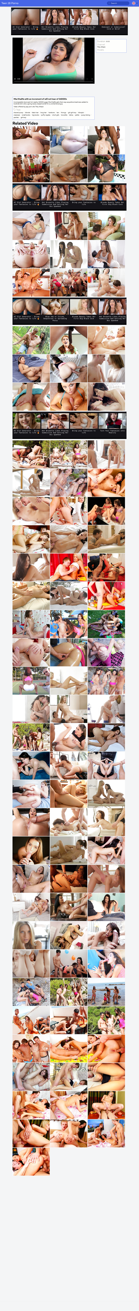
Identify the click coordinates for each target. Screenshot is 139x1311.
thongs (63, 112)
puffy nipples (45, 115)
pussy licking (85, 115)
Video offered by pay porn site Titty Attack (29, 106)
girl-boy (23, 117)
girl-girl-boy (72, 112)
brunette (64, 115)
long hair (43, 112)
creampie (17, 115)
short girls (55, 115)
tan (58, 112)
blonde (27, 112)
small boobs (26, 115)
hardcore (52, 112)
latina (71, 115)
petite (77, 115)
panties (16, 117)
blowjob (81, 112)
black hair (35, 112)
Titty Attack (101, 47)
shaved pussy (18, 112)
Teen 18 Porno (9, 3)
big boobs (35, 115)
